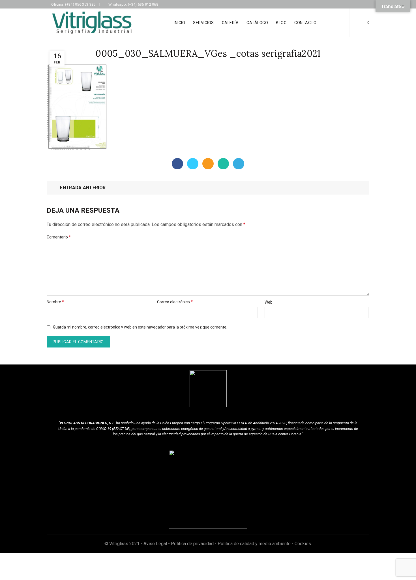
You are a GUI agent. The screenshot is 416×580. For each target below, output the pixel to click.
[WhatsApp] (223, 163)
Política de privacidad (192, 543)
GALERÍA (230, 22)
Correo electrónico (175, 301)
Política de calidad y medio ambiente (254, 543)
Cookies (303, 543)
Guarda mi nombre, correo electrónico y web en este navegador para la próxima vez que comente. (140, 327)
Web (269, 302)
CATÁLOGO (257, 22)
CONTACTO (305, 22)
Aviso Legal (155, 543)
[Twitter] (192, 163)
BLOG (281, 22)
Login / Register (335, 22)
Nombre (55, 301)
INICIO (179, 22)
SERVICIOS (203, 22)
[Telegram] (238, 163)
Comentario (59, 237)
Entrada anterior (83, 187)
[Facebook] (177, 163)
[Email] (208, 163)
